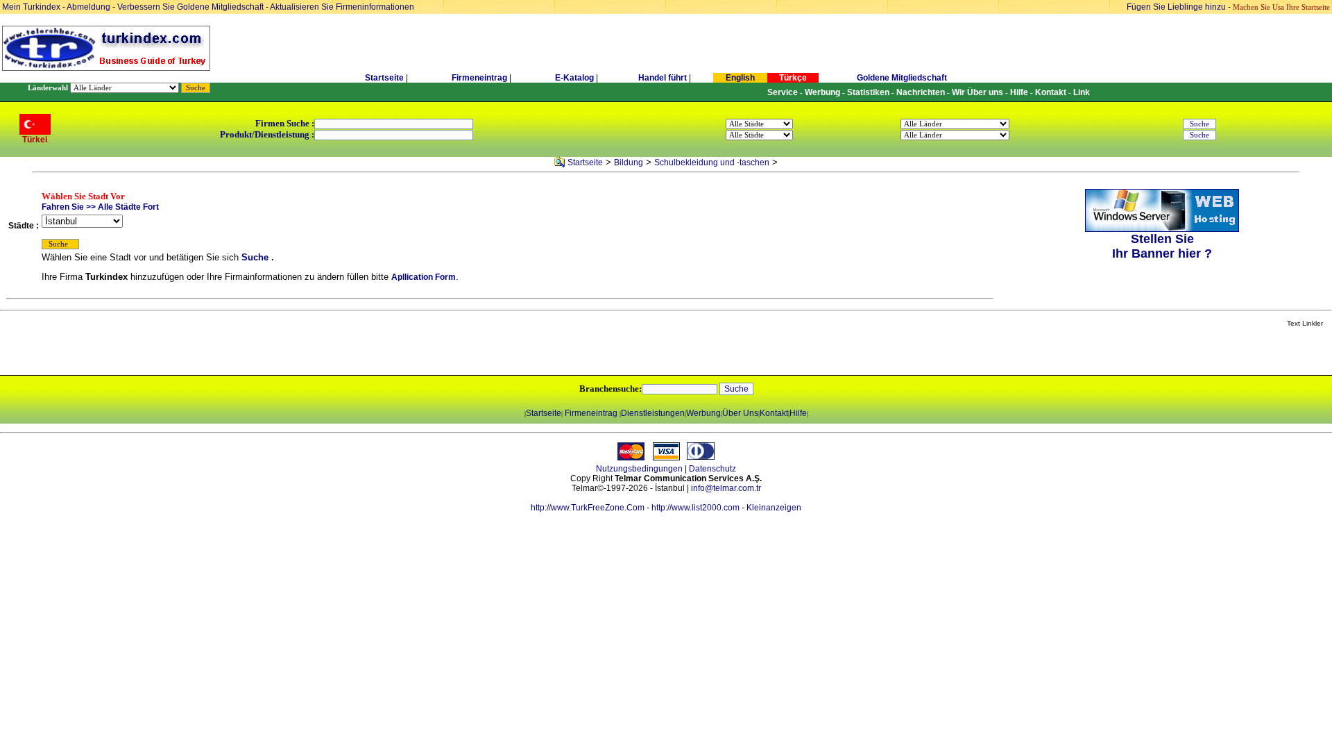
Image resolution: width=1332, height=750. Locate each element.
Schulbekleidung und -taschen (711, 162)
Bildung (628, 162)
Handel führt (662, 78)
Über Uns (740, 413)
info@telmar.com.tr (726, 488)
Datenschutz (712, 469)
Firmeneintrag (480, 78)
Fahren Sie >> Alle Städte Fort (100, 207)
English (740, 78)
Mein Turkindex (31, 7)
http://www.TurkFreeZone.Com (587, 507)
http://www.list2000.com (695, 507)
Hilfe (798, 413)
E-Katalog (574, 78)
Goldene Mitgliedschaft (902, 78)
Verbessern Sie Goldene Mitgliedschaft (191, 7)
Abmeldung (88, 7)
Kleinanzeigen (773, 507)
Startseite (384, 78)
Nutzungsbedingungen (639, 469)
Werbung (703, 413)
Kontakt (774, 413)
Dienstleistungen (653, 413)
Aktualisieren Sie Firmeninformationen (342, 7)
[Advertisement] (164, 352)
